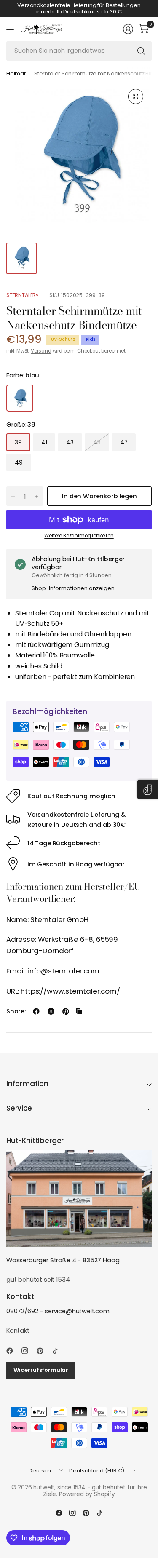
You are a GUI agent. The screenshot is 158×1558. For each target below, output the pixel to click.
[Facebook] (13, 1351)
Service (19, 1108)
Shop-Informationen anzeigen (73, 588)
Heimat (16, 74)
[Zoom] (135, 96)
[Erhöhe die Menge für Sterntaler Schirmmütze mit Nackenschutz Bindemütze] (36, 496)
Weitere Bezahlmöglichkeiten (78, 535)
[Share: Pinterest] (65, 1011)
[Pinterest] (43, 1351)
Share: (16, 1011)
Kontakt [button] (17, 1330)
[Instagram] (28, 1351)
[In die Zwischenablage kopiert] (78, 1011)
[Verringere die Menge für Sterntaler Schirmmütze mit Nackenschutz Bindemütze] (13, 496)
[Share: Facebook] (36, 1011)
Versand (41, 350)
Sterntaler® (22, 295)
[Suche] (141, 51)
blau (19, 398)
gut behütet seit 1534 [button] (38, 1279)
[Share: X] (51, 1011)
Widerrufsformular (40, 1370)
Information (27, 1084)
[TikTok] (58, 1351)
